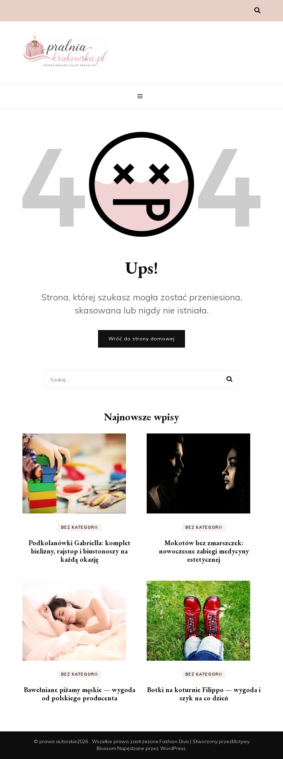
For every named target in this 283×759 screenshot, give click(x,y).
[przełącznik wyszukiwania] (257, 10)
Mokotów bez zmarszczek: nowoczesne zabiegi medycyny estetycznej (204, 551)
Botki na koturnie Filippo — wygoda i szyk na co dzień (204, 693)
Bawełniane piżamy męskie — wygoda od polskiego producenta (79, 693)
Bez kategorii (79, 527)
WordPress (173, 748)
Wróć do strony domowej (141, 339)
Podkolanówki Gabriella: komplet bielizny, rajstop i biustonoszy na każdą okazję (79, 551)
